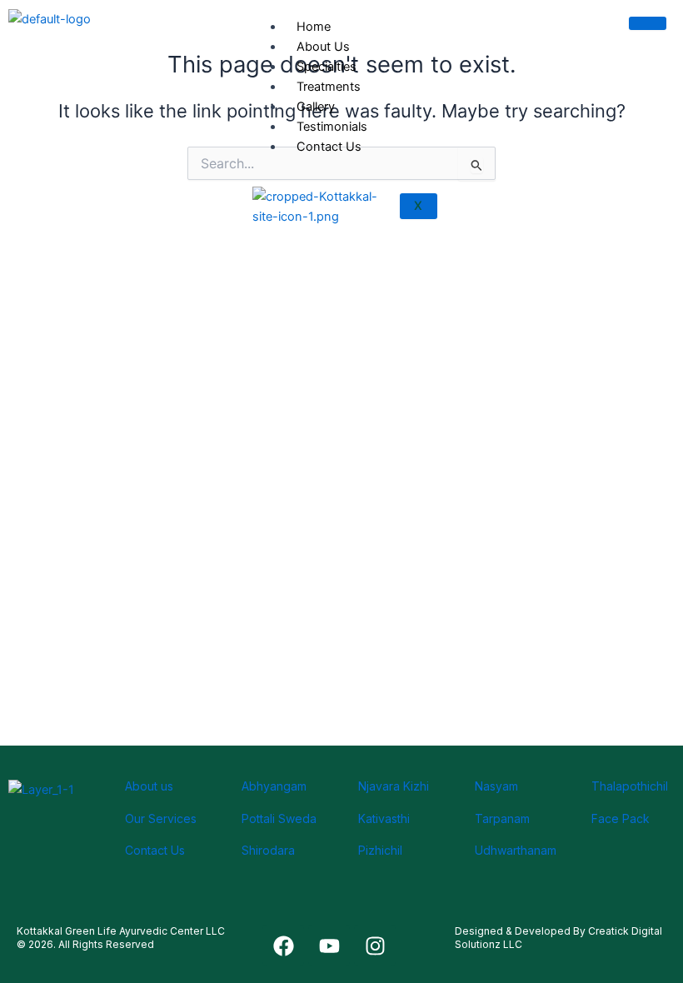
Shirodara (268, 850)
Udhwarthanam (515, 850)
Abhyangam (274, 786)
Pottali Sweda (279, 818)
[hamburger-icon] (647, 23)
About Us (323, 46)
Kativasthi (384, 818)
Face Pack (620, 818)
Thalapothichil (629, 786)
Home (314, 26)
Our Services (161, 818)
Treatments (329, 86)
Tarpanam (502, 818)
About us (149, 786)
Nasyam (496, 786)
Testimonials (332, 126)
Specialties (326, 66)
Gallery (316, 106)
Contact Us (329, 146)
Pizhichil (380, 850)
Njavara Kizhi (393, 786)
